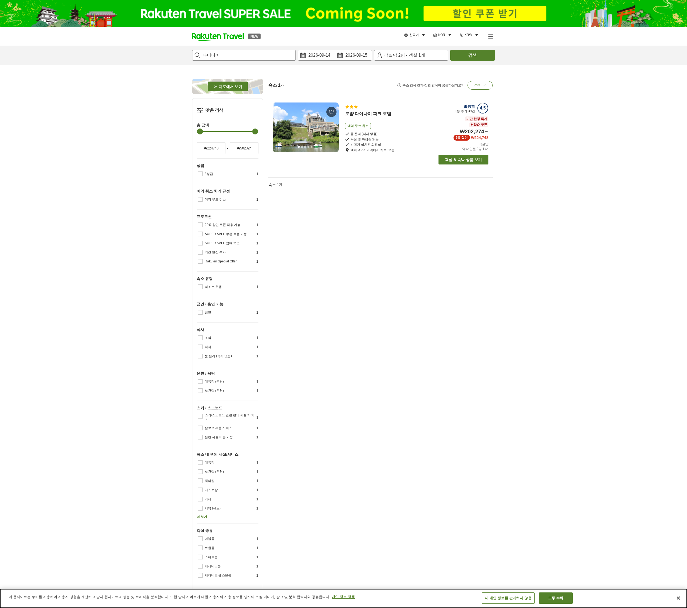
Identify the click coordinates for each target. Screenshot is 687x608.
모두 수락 (556, 598)
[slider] (200, 131)
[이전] (278, 127)
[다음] (333, 127)
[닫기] (678, 598)
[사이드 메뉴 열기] (490, 36)
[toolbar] (335, 55)
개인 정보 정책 (343, 597)
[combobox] (244, 55)
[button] (218, 36)
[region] (343, 598)
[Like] (331, 112)
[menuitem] (415, 35)
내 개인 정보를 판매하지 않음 (508, 598)
